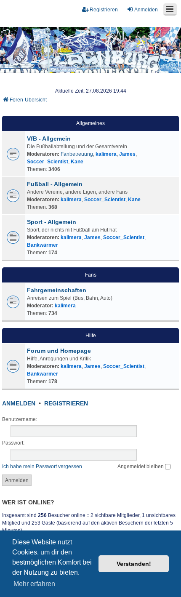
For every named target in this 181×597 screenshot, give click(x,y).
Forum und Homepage (59, 350)
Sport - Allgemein (51, 222)
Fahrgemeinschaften (56, 290)
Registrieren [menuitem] (104, 10)
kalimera (106, 154)
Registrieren (66, 403)
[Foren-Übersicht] (90, 50)
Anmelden (18, 403)
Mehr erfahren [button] (34, 583)
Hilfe (90, 335)
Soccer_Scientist (47, 162)
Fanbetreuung (77, 154)
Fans (90, 275)
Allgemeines (90, 123)
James (127, 154)
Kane (77, 162)
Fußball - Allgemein (55, 184)
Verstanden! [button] (134, 563)
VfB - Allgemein (49, 138)
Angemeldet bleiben (141, 466)
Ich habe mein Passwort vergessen (42, 466)
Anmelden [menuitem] (146, 10)
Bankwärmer (42, 245)
